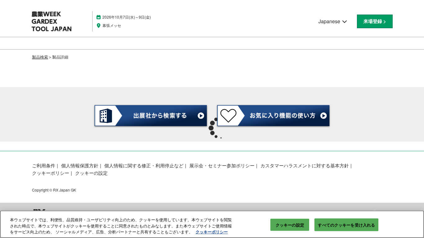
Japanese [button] (329, 21)
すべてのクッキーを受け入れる (346, 224)
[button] (375, 21)
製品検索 (40, 57)
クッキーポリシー (212, 232)
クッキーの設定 (290, 224)
